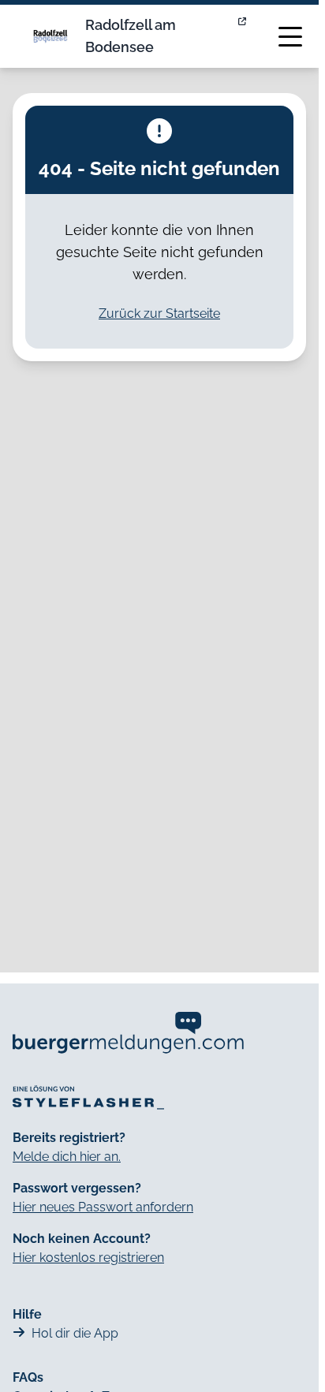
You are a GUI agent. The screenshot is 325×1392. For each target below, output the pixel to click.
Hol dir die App (75, 1333)
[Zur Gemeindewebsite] (243, 36)
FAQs (28, 1377)
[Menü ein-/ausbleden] (290, 36)
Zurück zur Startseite (159, 313)
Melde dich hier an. (67, 1156)
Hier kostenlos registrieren (88, 1257)
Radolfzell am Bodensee (130, 36)
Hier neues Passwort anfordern (103, 1207)
